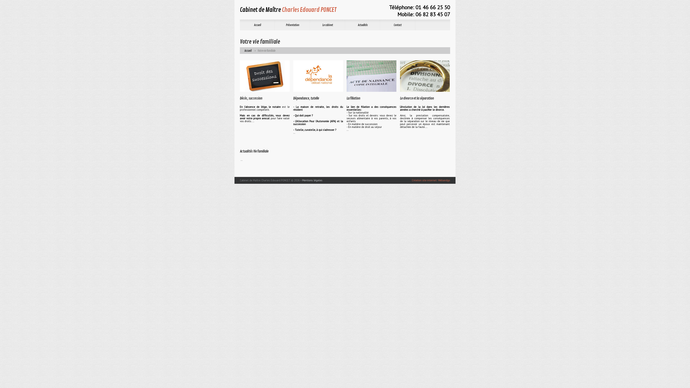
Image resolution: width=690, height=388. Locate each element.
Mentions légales (312, 180)
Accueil (257, 25)
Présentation (292, 25)
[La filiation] (371, 76)
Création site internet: (424, 180)
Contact (398, 25)
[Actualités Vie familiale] (265, 143)
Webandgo (444, 180)
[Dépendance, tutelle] (318, 76)
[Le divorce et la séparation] (425, 76)
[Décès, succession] (265, 76)
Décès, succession (251, 98)
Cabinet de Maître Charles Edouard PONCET (265, 180)
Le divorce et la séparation (417, 98)
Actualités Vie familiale (254, 151)
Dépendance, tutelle (306, 98)
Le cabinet (327, 25)
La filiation (353, 98)
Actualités (363, 25)
